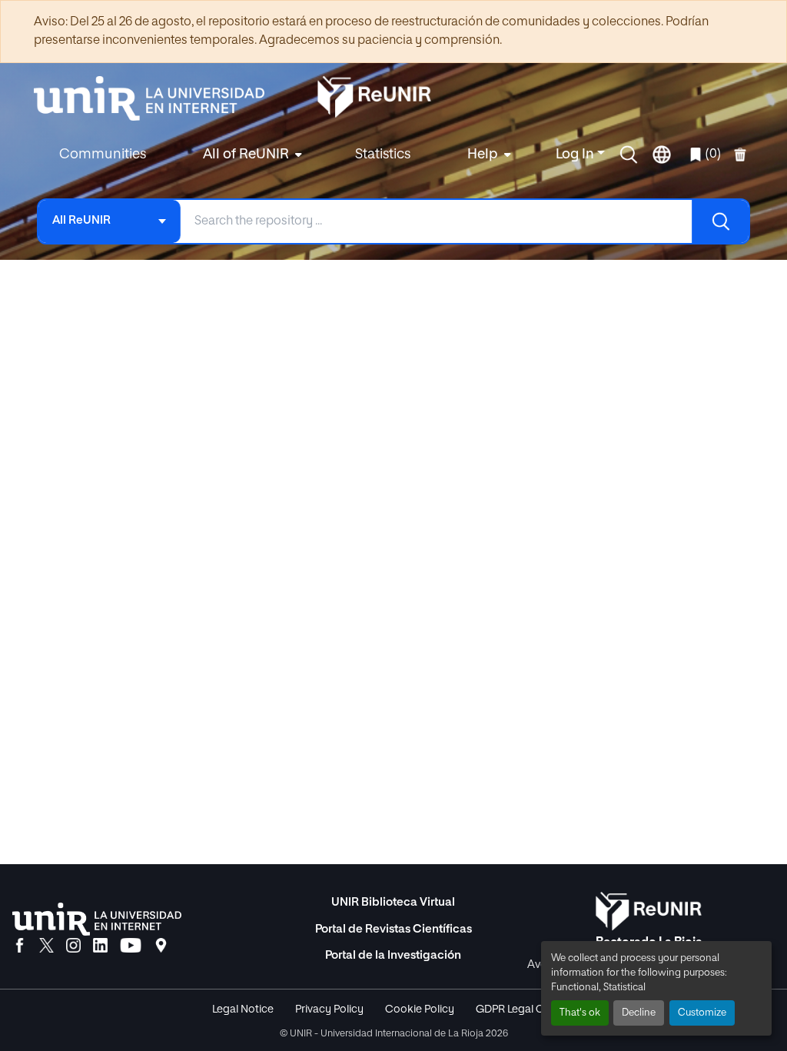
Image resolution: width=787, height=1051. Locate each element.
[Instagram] (73, 946)
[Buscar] (720, 221)
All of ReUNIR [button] (246, 154)
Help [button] (482, 154)
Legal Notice (243, 1009)
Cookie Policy (419, 1009)
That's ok (580, 1013)
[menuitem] (250, 155)
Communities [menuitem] (102, 154)
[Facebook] (19, 946)
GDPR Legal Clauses (526, 1009)
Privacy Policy (329, 1009)
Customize (702, 1013)
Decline (639, 1013)
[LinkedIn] (100, 946)
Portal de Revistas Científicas (393, 929)
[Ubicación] (161, 946)
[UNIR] (96, 919)
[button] (628, 154)
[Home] (157, 98)
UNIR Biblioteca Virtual (393, 902)
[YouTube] (130, 946)
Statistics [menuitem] (382, 154)
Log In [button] (576, 154)
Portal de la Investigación (393, 955)
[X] (46, 946)
